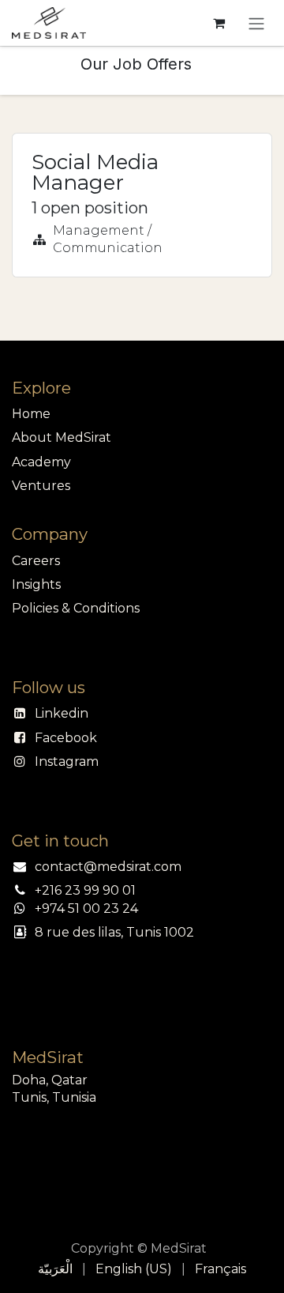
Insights (36, 584)
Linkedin (61, 713)
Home (31, 413)
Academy (41, 461)
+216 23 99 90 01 (85, 890)
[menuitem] (55, 1269)
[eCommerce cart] (218, 23)
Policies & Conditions (76, 608)
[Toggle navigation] (256, 23)
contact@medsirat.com (108, 866)
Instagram (67, 761)
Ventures (41, 485)
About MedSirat (61, 437)
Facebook (66, 737)
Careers (36, 560)
